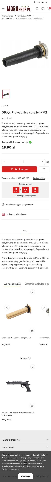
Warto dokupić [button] (12, 284)
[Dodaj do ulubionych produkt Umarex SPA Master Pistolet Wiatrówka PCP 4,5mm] (33, 367)
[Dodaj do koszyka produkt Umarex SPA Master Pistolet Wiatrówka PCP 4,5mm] (32, 405)
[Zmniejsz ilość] (4, 162)
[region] (25, 190)
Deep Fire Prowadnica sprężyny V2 (16, 337)
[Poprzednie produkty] (6, 307)
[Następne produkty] (44, 307)
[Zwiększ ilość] (43, 162)
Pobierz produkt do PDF (17, 214)
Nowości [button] (25, 358)
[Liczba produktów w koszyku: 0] (48, 8)
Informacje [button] (8, 447)
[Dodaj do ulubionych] (44, 169)
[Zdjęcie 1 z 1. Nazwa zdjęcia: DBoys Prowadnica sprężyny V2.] (6, 94)
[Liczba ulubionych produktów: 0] (42, 8)
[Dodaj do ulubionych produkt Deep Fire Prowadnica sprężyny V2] (33, 292)
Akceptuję (25, 476)
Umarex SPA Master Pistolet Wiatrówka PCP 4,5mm (18, 414)
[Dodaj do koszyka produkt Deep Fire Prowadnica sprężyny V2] (32, 330)
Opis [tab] (25, 230)
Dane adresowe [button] (11, 440)
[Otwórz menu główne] (3, 8)
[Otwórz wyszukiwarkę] (37, 8)
